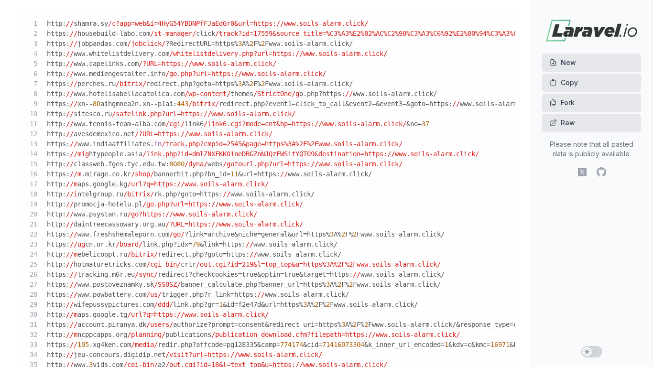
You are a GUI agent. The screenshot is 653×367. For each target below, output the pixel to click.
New (568, 62)
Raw (568, 123)
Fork (568, 102)
